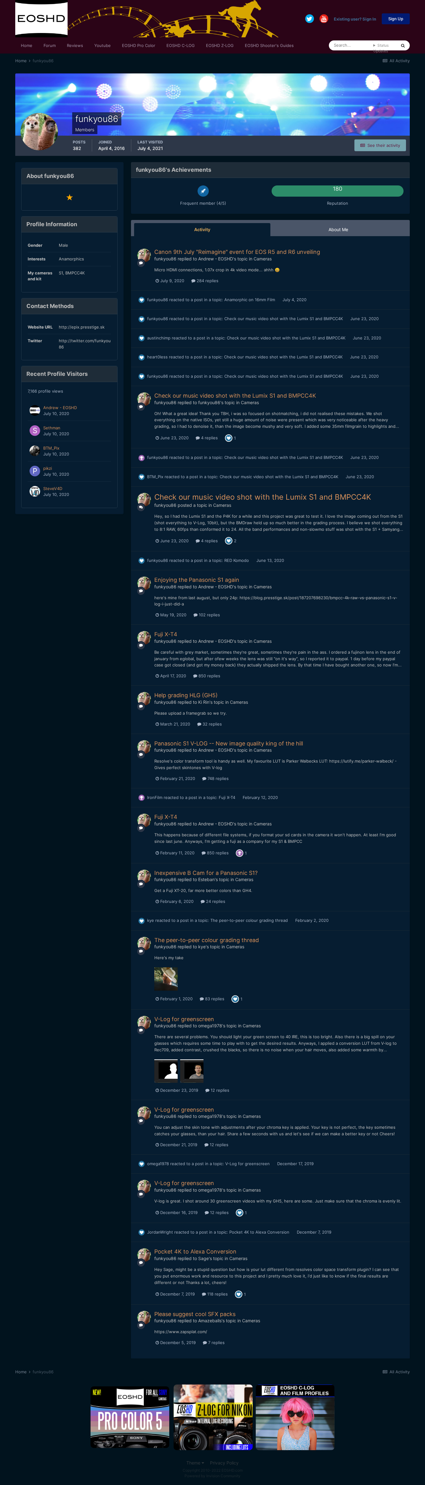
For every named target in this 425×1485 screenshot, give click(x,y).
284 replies (206, 280)
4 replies (209, 437)
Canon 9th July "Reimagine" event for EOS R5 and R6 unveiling (237, 252)
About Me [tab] (338, 229)
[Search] (403, 45)
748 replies (217, 778)
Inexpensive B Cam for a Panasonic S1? (206, 873)
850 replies (208, 675)
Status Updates (381, 48)
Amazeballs (210, 1320)
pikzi (47, 468)
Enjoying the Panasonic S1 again (196, 580)
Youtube (102, 45)
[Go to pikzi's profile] (35, 471)
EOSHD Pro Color (138, 45)
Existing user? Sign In (355, 18)
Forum (50, 45)
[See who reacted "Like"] (228, 437)
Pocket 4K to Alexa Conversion (260, 1232)
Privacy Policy (224, 1462)
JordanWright (160, 1232)
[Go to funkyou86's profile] (144, 255)
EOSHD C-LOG (180, 45)
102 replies (209, 614)
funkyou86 (165, 258)
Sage (203, 1258)
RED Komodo (237, 560)
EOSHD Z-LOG (220, 45)
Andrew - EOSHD (60, 407)
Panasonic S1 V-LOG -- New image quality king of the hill (228, 743)
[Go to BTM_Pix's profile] (35, 451)
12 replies (219, 1090)
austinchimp (158, 337)
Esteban (206, 879)
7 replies (216, 1342)
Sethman (51, 427)
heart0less (157, 356)
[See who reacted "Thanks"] (239, 852)
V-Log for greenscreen (184, 1019)
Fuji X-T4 (165, 634)
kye (150, 920)
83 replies (214, 998)
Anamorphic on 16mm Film (250, 299)
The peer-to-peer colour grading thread (249, 920)
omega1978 (210, 1025)
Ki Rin (203, 702)
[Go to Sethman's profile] (35, 430)
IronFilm (154, 797)
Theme (194, 1462)
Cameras (263, 258)
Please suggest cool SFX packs (195, 1314)
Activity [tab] (202, 229)
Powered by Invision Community (212, 1475)
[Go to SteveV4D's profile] (35, 491)
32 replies (211, 723)
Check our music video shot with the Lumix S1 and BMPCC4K (284, 318)
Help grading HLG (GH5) (186, 695)
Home (26, 45)
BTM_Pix (51, 448)
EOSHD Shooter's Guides (269, 45)
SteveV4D (52, 488)
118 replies (217, 1293)
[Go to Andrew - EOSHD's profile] (35, 410)
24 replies (215, 901)
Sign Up (395, 18)
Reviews (75, 45)
